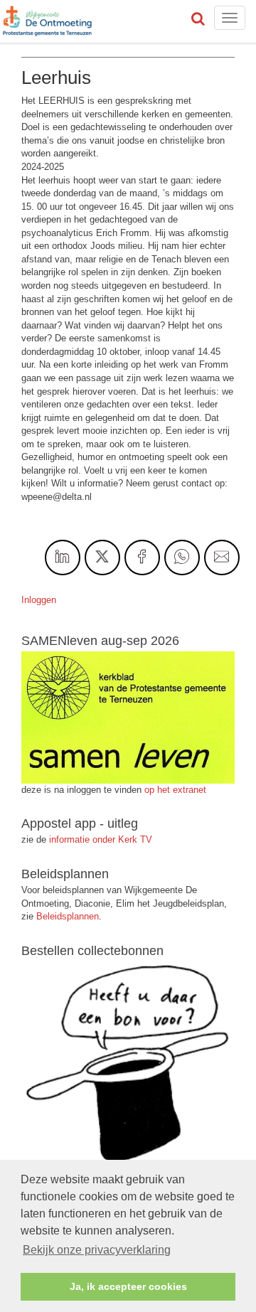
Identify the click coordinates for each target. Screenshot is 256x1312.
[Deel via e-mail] (222, 557)
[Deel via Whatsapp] (182, 557)
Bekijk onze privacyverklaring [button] (97, 1250)
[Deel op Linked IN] (62, 557)
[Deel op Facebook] (142, 557)
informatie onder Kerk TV (99, 839)
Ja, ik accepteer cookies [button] (128, 1286)
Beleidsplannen (67, 916)
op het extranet (175, 789)
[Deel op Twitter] (102, 557)
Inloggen (38, 599)
